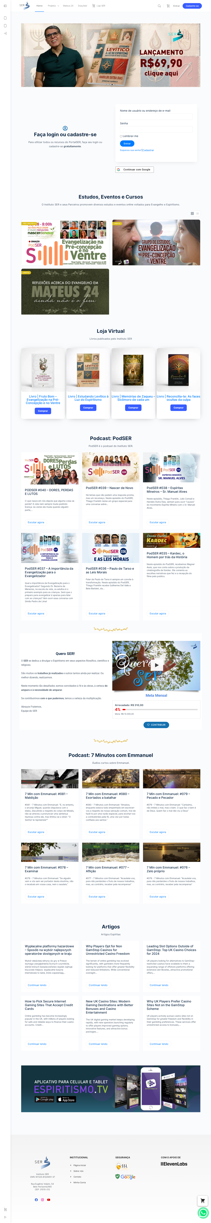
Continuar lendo (37, 985)
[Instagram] (42, 1199)
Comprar (43, 410)
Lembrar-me (130, 136)
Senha (124, 123)
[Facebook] (36, 1199)
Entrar (176, 5)
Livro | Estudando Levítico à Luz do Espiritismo (88, 398)
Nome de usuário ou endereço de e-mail (145, 110)
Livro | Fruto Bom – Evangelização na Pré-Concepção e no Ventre (43, 400)
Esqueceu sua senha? (131, 150)
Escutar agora (36, 522)
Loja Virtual (111, 331)
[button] (106, 84)
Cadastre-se (192, 5)
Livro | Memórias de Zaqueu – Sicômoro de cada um (133, 398)
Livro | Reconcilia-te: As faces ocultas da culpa (178, 398)
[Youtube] (48, 1199)
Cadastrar (148, 150)
